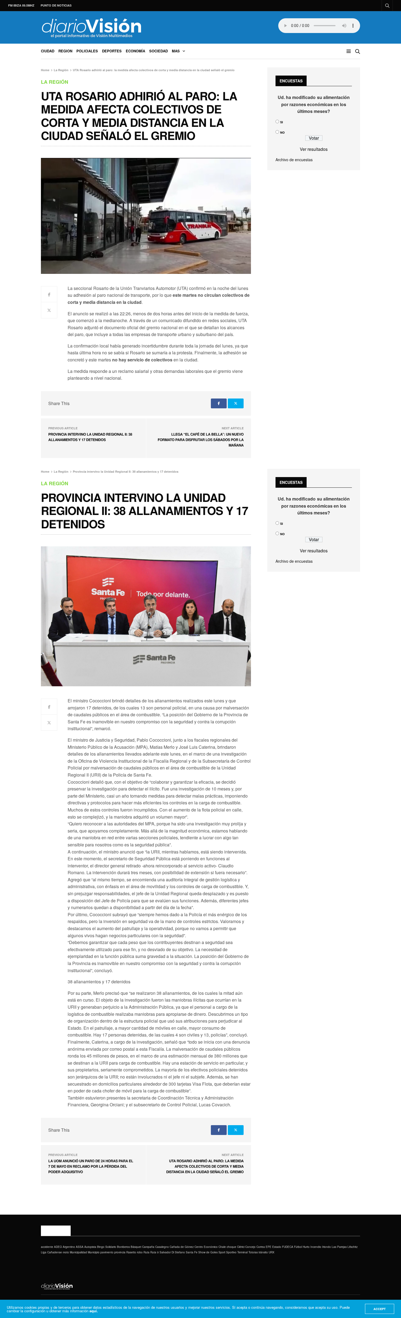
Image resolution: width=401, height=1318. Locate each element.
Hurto (306, 1247)
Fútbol (298, 1247)
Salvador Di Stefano (172, 1252)
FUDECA (287, 1247)
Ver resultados (314, 149)
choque (231, 1247)
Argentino (69, 1247)
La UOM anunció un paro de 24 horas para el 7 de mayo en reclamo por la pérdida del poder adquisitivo (90, 1166)
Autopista (90, 1247)
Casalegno (162, 1247)
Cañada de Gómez (182, 1247)
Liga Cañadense (51, 1252)
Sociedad (158, 50)
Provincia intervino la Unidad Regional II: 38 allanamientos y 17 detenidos (90, 437)
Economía (135, 50)
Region (65, 50)
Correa (260, 1247)
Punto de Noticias (56, 5)
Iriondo (326, 1247)
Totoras (253, 1252)
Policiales (87, 50)
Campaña (148, 1247)
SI (281, 122)
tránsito (263, 1252)
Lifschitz (353, 1247)
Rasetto (131, 1252)
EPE (268, 1247)
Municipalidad (78, 1252)
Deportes (112, 50)
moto (66, 1252)
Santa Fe (191, 1252)
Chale (222, 1247)
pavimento (106, 1252)
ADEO (58, 1247)
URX (271, 1252)
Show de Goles (208, 1252)
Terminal (242, 1252)
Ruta (146, 1252)
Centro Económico (206, 1247)
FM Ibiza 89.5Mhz (21, 5)
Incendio (315, 1247)
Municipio (94, 1252)
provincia (119, 1252)
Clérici (240, 1247)
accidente (47, 1247)
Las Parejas (339, 1247)
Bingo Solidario (106, 1247)
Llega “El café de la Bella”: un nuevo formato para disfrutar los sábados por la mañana (201, 439)
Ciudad (47, 50)
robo (140, 1252)
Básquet (136, 1247)
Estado (276, 1247)
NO (282, 132)
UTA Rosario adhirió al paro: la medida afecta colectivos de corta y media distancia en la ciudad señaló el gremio (205, 1166)
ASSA (79, 1247)
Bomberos (123, 1247)
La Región (54, 81)
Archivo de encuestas (294, 159)
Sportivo (231, 1252)
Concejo (250, 1247)
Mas (176, 50)
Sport (222, 1252)
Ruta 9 (154, 1252)
